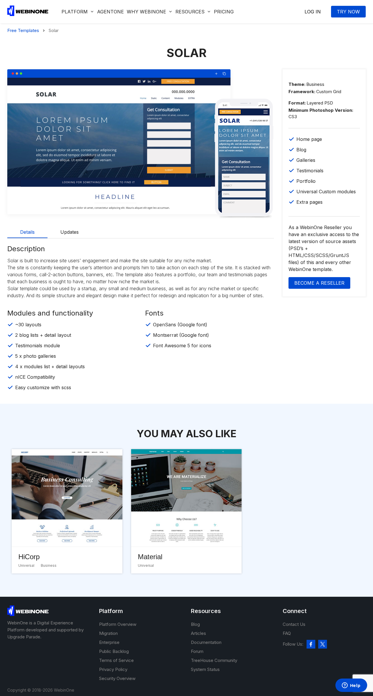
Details (27, 232)
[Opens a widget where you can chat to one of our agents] (351, 686)
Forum (197, 651)
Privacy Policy (113, 669)
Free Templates (23, 30)
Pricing (224, 12)
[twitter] (322, 644)
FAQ (287, 633)
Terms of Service (116, 660)
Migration (108, 633)
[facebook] (311, 644)
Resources (190, 12)
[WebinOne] (27, 14)
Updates (69, 232)
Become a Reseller (319, 283)
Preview (119, 134)
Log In (313, 12)
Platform (74, 12)
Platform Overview (117, 624)
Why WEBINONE (146, 12)
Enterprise (109, 642)
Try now (348, 12)
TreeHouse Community (214, 660)
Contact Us (294, 624)
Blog (195, 624)
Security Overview (117, 678)
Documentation (206, 642)
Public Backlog (114, 651)
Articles (198, 633)
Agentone (110, 12)
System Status (205, 669)
